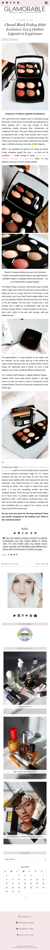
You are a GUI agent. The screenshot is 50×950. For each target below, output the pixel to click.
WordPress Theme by (25, 947)
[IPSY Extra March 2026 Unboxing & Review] (25, 844)
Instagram (26, 923)
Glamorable (28, 946)
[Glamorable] (25, 7)
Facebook (26, 917)
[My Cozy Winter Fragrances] (25, 779)
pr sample (5, 39)
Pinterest (26, 929)
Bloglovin (25, 935)
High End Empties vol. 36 (13, 565)
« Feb (24, 897)
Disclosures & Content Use (26, 549)
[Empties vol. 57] (25, 713)
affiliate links (14, 39)
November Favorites (38, 565)
